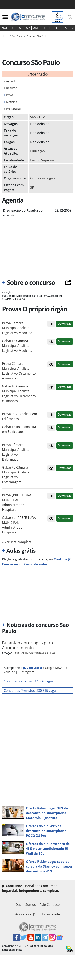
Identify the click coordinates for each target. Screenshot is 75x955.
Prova (9, 95)
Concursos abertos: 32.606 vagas (28, 681)
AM (35, 28)
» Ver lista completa (17, 542)
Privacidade (51, 914)
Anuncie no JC (25, 914)
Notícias (10, 102)
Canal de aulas (36, 564)
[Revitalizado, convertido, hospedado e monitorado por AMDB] (69, 948)
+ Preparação (12, 109)
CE (51, 28)
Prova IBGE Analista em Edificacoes (19, 416)
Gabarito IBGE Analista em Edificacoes (19, 429)
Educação (37, 151)
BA (43, 28)
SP (32, 187)
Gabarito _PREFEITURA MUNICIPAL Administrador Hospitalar (19, 524)
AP (28, 28)
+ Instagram (26, 672)
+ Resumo (10, 88)
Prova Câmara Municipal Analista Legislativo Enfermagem (15, 452)
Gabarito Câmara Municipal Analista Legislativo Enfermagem (15, 474)
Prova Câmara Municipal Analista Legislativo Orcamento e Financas (19, 370)
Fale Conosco (50, 904)
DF (58, 28)
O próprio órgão (42, 178)
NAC (5, 28)
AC (13, 28)
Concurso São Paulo (37, 36)
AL (20, 28)
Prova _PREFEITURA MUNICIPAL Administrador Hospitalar (16, 502)
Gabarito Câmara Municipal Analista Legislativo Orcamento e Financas (19, 393)
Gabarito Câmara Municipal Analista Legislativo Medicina (17, 346)
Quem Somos (25, 904)
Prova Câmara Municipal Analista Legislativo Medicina (17, 328)
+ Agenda (10, 81)
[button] (51, 324)
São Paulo (37, 117)
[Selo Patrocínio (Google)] (58, 16)
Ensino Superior (42, 160)
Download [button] (65, 323)
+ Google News (52, 668)
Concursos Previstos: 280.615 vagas (30, 690)
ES (65, 28)
